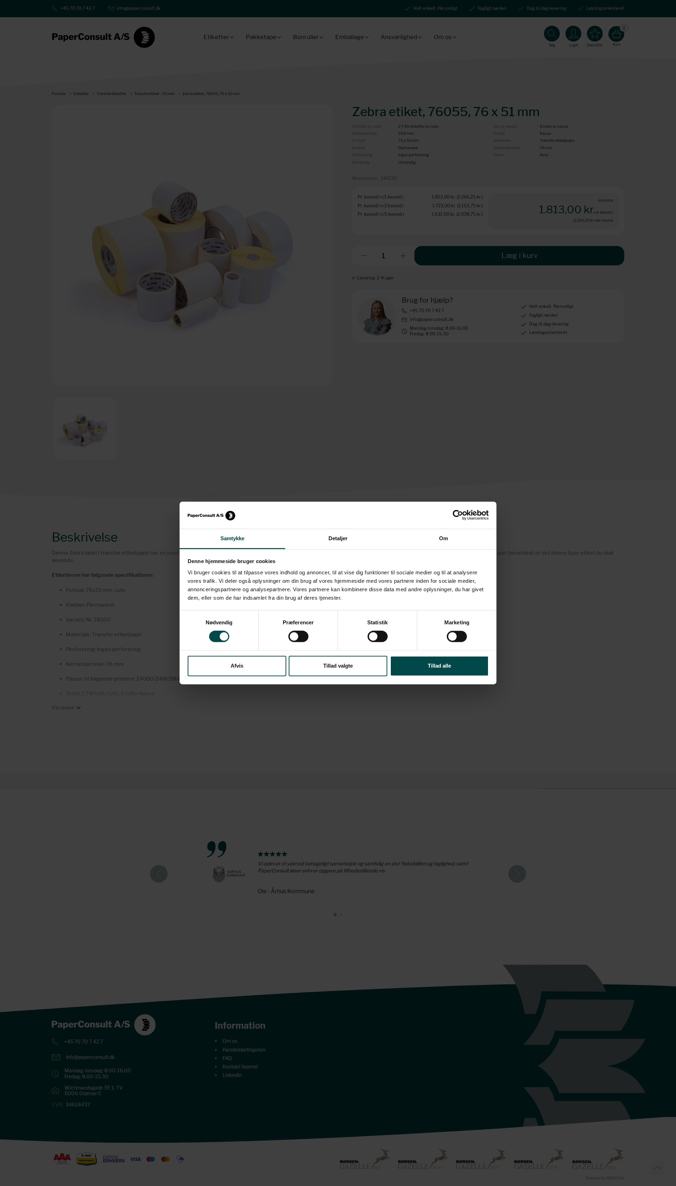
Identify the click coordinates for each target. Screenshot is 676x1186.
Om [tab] (443, 538)
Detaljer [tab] (338, 538)
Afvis (237, 666)
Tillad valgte (338, 666)
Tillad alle (439, 666)
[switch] (298, 636)
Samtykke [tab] (232, 538)
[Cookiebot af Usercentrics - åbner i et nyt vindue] (458, 515)
